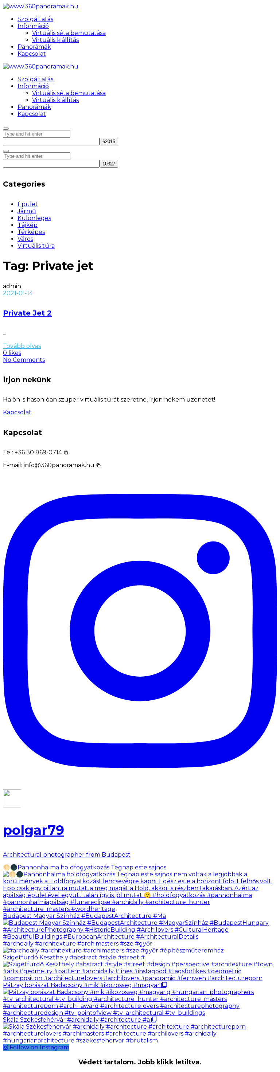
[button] (42, 452)
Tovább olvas (22, 346)
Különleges (34, 218)
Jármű (27, 211)
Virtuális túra (36, 245)
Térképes (31, 231)
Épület (28, 204)
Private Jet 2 (27, 313)
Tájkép (28, 225)
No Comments (24, 359)
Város (25, 238)
